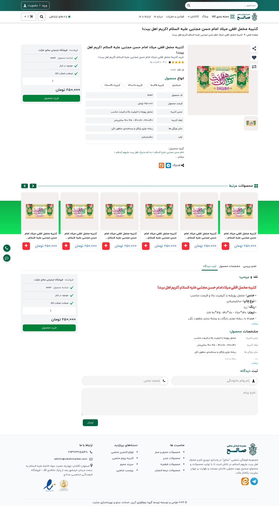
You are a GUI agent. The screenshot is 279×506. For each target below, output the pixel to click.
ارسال (90, 422)
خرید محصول (51, 98)
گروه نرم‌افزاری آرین (141, 502)
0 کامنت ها (155, 62)
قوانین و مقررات (175, 16)
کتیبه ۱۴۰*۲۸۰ (112, 85)
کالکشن (194, 16)
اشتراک (176, 165)
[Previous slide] (33, 185)
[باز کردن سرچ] (41, 17)
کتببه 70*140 (135, 85)
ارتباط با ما (145, 16)
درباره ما (158, 16)
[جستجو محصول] (188, 5)
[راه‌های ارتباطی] (7, 258)
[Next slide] (24, 185)
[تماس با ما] (7, 248)
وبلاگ (205, 16)
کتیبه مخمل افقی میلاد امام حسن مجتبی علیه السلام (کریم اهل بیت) (240, 236)
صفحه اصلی (252, 34)
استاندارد (176, 85)
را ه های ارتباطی (58, 16)
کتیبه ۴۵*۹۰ (157, 85)
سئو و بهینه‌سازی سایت (107, 502)
